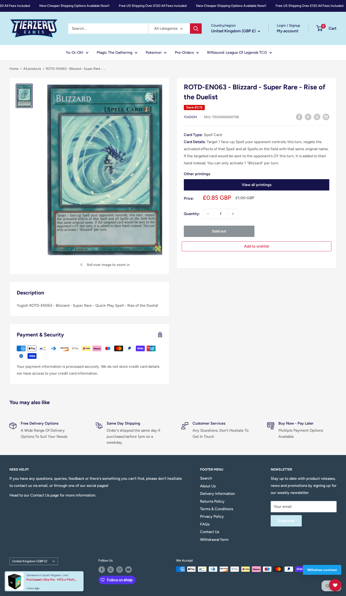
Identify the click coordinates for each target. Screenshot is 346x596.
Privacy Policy (212, 516)
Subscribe (286, 520)
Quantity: (192, 213)
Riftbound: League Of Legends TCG (237, 52)
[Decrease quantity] (208, 214)
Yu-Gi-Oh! (74, 52)
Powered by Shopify (24, 579)
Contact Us (209, 532)
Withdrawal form (214, 539)
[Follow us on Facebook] (101, 569)
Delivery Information (217, 493)
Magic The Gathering (114, 52)
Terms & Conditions (216, 509)
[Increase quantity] (233, 214)
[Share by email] (326, 116)
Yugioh (190, 117)
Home (14, 69)
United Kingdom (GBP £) (29, 561)
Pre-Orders (184, 52)
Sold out (219, 231)
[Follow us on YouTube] (128, 569)
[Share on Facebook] (299, 116)
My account (287, 31)
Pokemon (153, 52)
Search (206, 478)
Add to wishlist (256, 246)
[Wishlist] (335, 585)
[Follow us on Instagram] (119, 569)
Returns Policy (212, 501)
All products (32, 69)
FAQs (204, 524)
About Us (208, 486)
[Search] (196, 28)
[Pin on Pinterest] (308, 116)
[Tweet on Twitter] (317, 116)
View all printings (256, 184)
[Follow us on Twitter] (110, 569)
